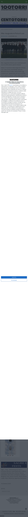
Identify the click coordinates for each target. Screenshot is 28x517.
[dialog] (14, 258)
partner (11, 85)
